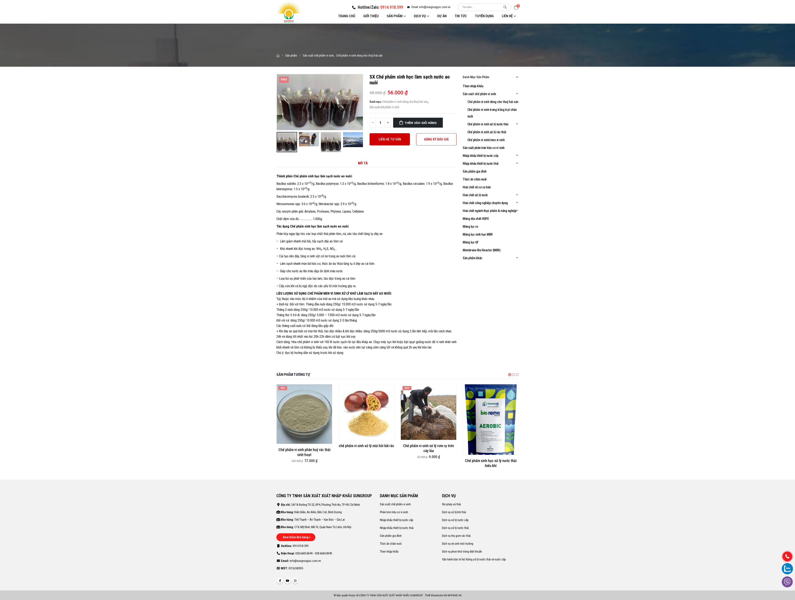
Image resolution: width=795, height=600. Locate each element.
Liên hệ (507, 16)
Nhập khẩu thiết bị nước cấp (480, 156)
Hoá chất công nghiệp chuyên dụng (485, 203)
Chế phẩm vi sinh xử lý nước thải (487, 124)
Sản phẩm (394, 16)
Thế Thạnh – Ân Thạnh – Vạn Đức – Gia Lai (319, 519)
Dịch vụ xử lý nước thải (455, 528)
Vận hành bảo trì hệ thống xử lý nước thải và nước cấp (474, 559)
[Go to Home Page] (277, 55)
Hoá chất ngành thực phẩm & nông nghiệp (490, 211)
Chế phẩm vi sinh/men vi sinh (486, 140)
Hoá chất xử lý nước (475, 195)
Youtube (287, 581)
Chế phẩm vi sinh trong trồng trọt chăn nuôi (492, 113)
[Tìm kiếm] (505, 7)
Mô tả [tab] (363, 163)
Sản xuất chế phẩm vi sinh (384, 107)
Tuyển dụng (484, 16)
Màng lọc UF (471, 242)
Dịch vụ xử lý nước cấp (455, 520)
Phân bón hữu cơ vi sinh (394, 512)
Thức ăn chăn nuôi (475, 179)
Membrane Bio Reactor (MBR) (482, 250)
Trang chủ (346, 16)
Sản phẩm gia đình (475, 171)
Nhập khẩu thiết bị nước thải (481, 164)
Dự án (442, 16)
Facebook (280, 581)
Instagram (295, 581)
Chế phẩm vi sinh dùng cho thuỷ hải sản (405, 101)
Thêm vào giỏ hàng (421, 123)
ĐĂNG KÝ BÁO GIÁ (436, 139)
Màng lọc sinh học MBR (478, 234)
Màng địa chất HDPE (476, 219)
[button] (510, 374)
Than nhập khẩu (473, 86)
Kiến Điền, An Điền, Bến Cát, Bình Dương (318, 512)
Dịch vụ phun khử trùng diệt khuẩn (462, 551)
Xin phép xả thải (451, 504)
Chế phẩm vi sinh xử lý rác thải (486, 132)
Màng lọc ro (470, 227)
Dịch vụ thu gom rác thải (456, 536)
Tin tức (461, 16)
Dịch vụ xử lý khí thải (454, 512)
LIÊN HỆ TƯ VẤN (390, 139)
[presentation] (277, 102)
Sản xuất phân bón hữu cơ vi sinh (484, 148)
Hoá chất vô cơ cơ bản (477, 187)
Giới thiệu (371, 16)
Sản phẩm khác (472, 258)
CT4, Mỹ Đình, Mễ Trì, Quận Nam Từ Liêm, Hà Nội (322, 527)
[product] (366, 412)
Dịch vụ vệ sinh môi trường (457, 544)
